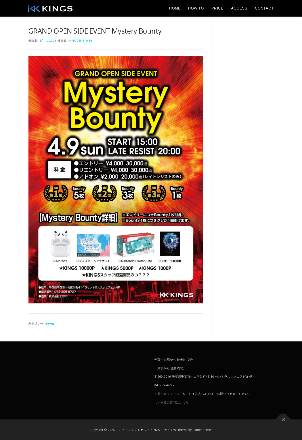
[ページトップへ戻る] (283, 419)
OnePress (170, 430)
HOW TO (196, 8)
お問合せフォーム (166, 394)
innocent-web (80, 40)
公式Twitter (203, 394)
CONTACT (264, 8)
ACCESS (239, 8)
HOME (175, 8)
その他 (49, 323)
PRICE (217, 8)
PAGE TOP (291, 423)
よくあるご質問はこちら (171, 402)
